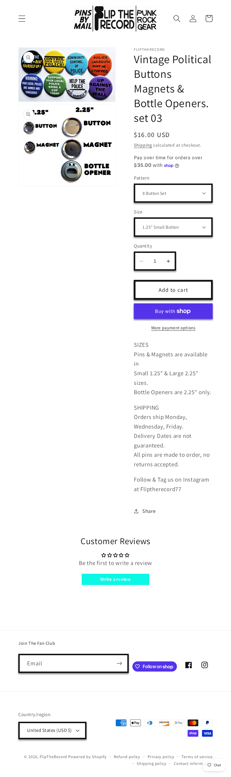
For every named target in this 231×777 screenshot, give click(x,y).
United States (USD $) (49, 730)
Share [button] (149, 510)
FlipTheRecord (53, 756)
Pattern (142, 178)
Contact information (193, 763)
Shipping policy (151, 763)
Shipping (143, 145)
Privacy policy (161, 756)
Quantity (143, 246)
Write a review (115, 579)
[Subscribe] (119, 663)
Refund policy (127, 756)
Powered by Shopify (87, 756)
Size (138, 212)
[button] (22, 18)
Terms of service (197, 756)
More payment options (173, 327)
